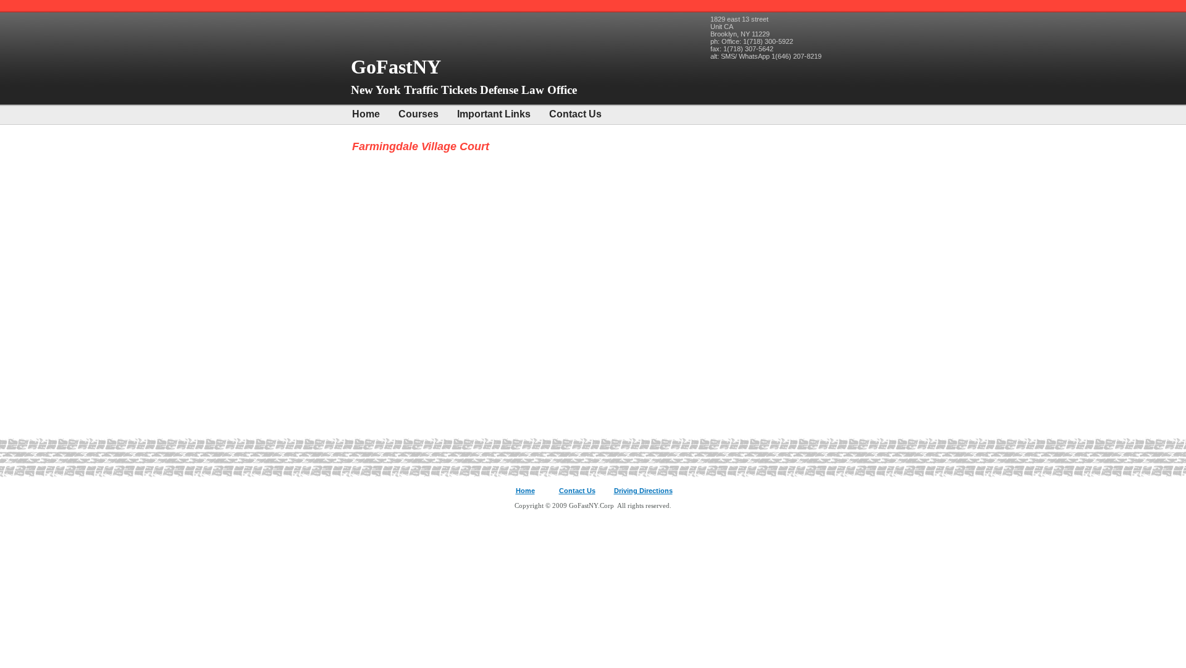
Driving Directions (643, 490)
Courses (418, 114)
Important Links (494, 114)
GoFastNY (398, 67)
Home (366, 114)
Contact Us (575, 114)
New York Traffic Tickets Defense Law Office (464, 89)
